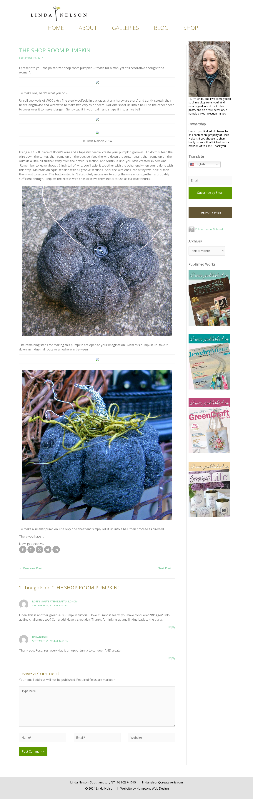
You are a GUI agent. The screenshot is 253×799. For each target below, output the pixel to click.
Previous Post (30, 568)
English (199, 164)
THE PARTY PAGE (210, 212)
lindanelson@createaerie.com (162, 782)
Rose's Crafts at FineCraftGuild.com (54, 601)
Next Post (166, 568)
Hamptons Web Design (152, 788)
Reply (171, 627)
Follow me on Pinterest (208, 229)
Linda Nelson (40, 637)
